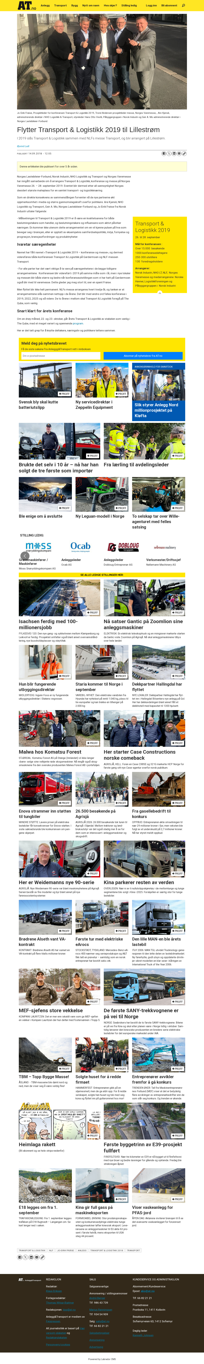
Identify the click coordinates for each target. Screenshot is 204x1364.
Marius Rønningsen (100, 1309)
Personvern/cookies (58, 1344)
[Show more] (159, 293)
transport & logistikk (32, 1250)
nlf (51, 1250)
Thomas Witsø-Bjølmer (60, 1302)
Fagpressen (53, 1321)
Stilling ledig (129, 5)
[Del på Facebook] (163, 153)
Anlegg (45, 5)
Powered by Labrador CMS (102, 1359)
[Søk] (183, 5)
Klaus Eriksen (54, 1291)
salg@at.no (102, 1321)
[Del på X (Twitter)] (169, 153)
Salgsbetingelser (99, 1333)
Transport (60, 5)
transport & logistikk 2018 (106, 1250)
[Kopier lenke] (184, 153)
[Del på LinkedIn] (174, 153)
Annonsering (97, 1340)
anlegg (82, 1250)
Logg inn (151, 5)
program (78, 323)
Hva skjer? (110, 5)
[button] (24, 555)
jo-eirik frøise (65, 1250)
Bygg (74, 5)
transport (133, 1250)
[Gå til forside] (27, 5)
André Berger (97, 1298)
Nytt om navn (90, 5)
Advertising (96, 1347)
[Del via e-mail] (179, 153)
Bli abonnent (169, 5)
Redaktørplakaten (56, 1337)
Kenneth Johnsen (143, 1335)
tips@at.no (69, 1309)
